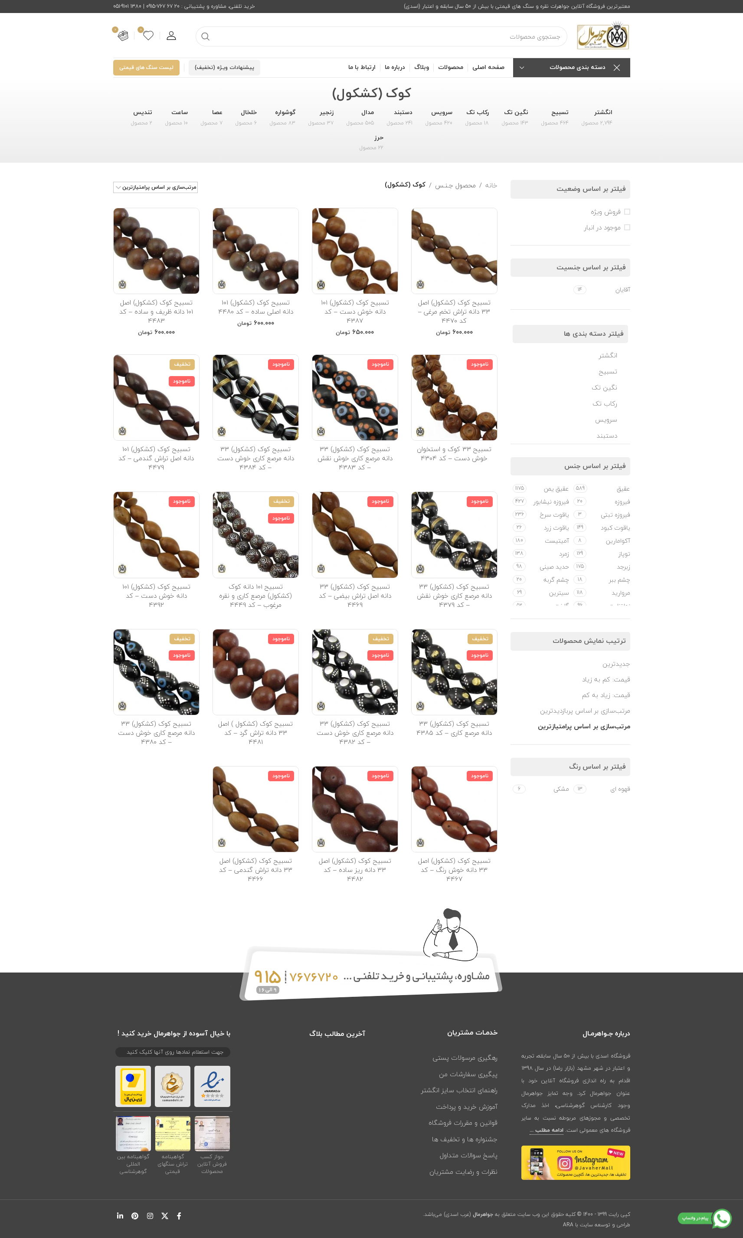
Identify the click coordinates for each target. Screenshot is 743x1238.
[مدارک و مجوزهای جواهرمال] (212, 1133)
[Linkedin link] (120, 1216)
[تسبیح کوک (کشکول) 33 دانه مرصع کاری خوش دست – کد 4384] (255, 397)
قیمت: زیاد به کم (606, 695)
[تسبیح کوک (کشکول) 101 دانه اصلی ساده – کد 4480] (255, 251)
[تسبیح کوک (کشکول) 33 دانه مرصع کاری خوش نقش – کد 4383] (355, 397)
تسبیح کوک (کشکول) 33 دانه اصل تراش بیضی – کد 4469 (355, 595)
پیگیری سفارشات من (468, 1074)
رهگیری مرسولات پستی (465, 1057)
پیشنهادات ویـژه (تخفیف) (224, 67)
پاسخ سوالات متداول (469, 1155)
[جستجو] (206, 36)
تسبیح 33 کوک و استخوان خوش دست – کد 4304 (454, 453)
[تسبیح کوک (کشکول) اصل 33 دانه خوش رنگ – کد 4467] (454, 809)
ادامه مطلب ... (546, 1130)
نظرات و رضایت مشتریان (463, 1171)
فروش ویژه (606, 211)
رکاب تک (604, 403)
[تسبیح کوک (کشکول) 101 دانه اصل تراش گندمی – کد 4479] (156, 397)
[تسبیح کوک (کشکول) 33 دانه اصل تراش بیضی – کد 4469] (355, 534)
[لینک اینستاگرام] (150, 1216)
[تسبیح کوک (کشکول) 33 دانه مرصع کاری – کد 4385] (454, 672)
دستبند (606, 435)
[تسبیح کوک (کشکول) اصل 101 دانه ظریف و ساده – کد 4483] (156, 251)
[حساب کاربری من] (171, 35)
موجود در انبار (602, 227)
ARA (568, 1224)
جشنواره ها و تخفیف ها (465, 1139)
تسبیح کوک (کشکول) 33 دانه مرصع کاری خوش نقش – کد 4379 (454, 595)
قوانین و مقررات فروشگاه (463, 1122)
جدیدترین (616, 663)
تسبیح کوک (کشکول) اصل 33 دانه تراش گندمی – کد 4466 (255, 869)
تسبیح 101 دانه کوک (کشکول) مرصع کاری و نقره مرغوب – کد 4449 (255, 595)
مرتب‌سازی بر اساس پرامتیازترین (584, 726)
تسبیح (608, 371)
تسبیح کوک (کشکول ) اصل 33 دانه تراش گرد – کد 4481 (255, 732)
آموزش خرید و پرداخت (467, 1106)
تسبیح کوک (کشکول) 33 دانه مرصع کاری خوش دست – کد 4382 (355, 732)
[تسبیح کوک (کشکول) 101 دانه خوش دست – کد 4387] (355, 251)
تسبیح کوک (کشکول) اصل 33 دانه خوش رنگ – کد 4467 (454, 869)
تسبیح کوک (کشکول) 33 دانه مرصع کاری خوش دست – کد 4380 (156, 732)
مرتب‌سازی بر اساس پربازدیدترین (585, 710)
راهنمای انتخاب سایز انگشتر (459, 1090)
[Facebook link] (179, 1216)
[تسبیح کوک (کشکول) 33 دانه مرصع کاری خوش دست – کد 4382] (355, 672)
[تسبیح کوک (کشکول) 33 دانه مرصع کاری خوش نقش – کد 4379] (454, 534)
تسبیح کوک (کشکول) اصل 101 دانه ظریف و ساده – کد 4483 (156, 311)
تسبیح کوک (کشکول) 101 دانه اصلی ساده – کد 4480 (255, 307)
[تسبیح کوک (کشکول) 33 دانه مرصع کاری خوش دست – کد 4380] (156, 672)
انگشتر (608, 355)
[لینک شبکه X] (164, 1216)
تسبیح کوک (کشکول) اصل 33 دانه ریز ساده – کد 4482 (355, 869)
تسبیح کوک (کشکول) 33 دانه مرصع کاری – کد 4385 (454, 728)
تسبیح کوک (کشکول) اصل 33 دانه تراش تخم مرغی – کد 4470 (454, 311)
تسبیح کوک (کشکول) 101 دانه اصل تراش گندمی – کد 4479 (156, 458)
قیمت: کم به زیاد (606, 679)
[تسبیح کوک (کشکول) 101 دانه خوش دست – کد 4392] (156, 534)
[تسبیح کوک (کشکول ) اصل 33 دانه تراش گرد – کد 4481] (255, 672)
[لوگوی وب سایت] (603, 34)
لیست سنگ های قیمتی (146, 67)
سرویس (606, 419)
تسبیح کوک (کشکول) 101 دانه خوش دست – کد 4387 (355, 311)
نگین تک (604, 387)
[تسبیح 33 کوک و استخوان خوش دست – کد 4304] (454, 397)
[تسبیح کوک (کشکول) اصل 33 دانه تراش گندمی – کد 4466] (255, 809)
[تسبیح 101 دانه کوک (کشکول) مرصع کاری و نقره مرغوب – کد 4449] (255, 534)
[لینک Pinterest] (135, 1216)
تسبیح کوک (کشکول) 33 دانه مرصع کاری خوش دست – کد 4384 (255, 458)
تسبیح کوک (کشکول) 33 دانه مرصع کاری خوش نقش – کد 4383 (355, 458)
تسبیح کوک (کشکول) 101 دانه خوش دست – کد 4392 (156, 595)
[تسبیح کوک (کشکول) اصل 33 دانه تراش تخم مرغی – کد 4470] (454, 251)
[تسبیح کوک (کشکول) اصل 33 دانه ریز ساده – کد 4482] (355, 809)
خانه (491, 185)
